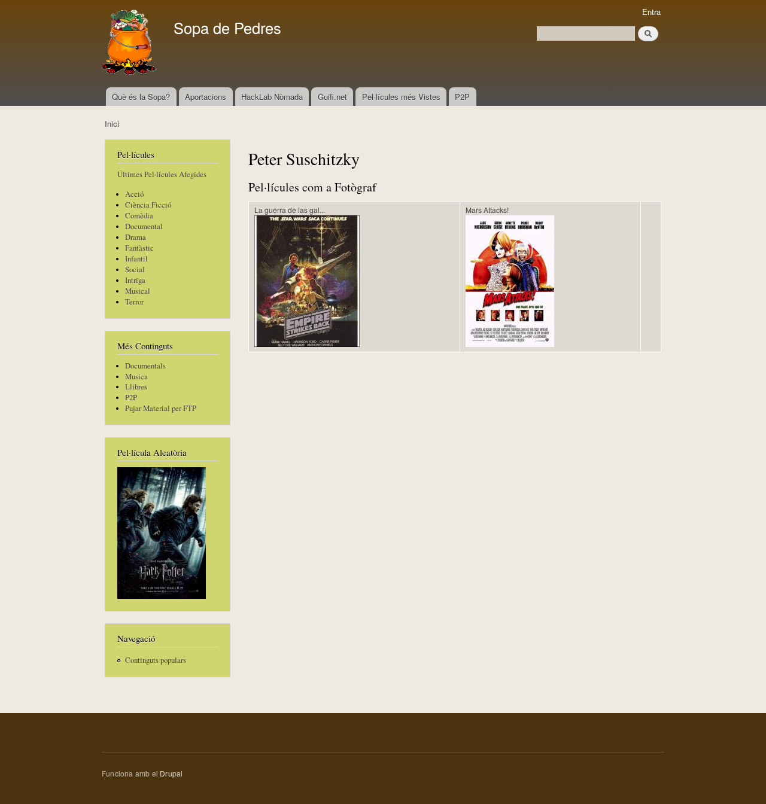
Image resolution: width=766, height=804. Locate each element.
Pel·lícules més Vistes (401, 96)
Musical (137, 291)
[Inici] (130, 43)
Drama (135, 237)
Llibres (136, 387)
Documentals (145, 366)
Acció (134, 194)
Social (135, 269)
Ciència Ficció (148, 205)
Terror (134, 302)
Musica (136, 376)
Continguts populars (155, 660)
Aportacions (205, 96)
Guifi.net (332, 96)
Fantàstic (139, 248)
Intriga (135, 280)
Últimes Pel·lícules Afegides (161, 174)
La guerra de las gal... (289, 210)
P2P (462, 96)
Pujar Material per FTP (160, 408)
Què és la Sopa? (141, 96)
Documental (144, 226)
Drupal (171, 773)
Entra (651, 11)
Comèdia (139, 216)
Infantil (136, 259)
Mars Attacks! (487, 210)
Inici (112, 123)
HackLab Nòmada (272, 96)
